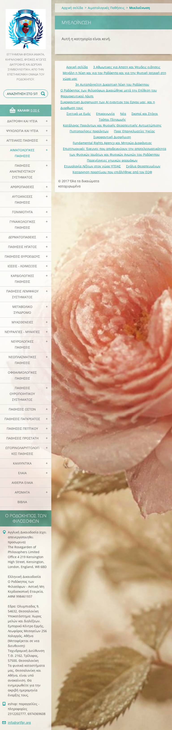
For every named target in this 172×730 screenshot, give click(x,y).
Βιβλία (22, 502)
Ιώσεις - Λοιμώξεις (22, 266)
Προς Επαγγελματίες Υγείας (134, 131)
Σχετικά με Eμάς (79, 114)
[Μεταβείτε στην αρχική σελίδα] (25, 26)
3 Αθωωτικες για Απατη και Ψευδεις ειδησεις (126, 67)
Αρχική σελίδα (72, 8)
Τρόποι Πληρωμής (112, 119)
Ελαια (22, 473)
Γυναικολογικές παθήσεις (22, 224)
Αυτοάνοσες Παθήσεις (22, 199)
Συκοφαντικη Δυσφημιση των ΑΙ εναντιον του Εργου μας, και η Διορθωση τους (107, 105)
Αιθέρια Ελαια (22, 482)
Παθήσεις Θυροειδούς (22, 256)
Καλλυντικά (22, 463)
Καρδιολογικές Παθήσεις (22, 279)
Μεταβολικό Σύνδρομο (22, 310)
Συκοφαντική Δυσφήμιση (112, 137)
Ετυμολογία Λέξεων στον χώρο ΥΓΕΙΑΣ (92, 166)
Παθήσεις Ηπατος (22, 247)
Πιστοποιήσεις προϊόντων (89, 131)
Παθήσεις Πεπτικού (22, 428)
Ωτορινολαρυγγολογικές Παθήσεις (22, 451)
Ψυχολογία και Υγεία (22, 131)
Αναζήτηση (44, 93)
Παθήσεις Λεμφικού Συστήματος (22, 294)
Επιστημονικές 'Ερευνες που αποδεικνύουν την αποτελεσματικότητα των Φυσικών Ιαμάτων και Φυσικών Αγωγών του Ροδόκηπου (114, 152)
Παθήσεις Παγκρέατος (22, 419)
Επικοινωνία (105, 114)
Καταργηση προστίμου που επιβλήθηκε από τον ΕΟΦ (112, 172)
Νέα (123, 114)
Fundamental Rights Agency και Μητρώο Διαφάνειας (112, 143)
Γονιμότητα (22, 212)
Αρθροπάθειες (22, 187)
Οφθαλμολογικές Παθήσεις (22, 375)
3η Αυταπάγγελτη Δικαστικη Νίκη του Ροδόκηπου (112, 84)
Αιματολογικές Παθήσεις (22, 153)
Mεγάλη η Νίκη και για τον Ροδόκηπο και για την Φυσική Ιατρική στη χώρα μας (114, 76)
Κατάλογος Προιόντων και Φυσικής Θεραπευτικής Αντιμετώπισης (112, 125)
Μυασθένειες (22, 322)
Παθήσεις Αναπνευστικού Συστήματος (22, 171)
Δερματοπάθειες (22, 237)
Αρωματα (22, 492)
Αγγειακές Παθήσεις (22, 140)
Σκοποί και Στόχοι (144, 114)
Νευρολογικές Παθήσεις (22, 344)
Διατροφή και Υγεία (22, 121)
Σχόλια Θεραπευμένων (143, 166)
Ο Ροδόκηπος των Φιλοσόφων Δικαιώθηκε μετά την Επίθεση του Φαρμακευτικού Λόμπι (108, 93)
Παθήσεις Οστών (22, 409)
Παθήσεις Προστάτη (22, 438)
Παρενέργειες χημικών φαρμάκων (112, 160)
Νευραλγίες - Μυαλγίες (22, 332)
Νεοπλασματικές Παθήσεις (22, 360)
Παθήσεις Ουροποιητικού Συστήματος (22, 394)
